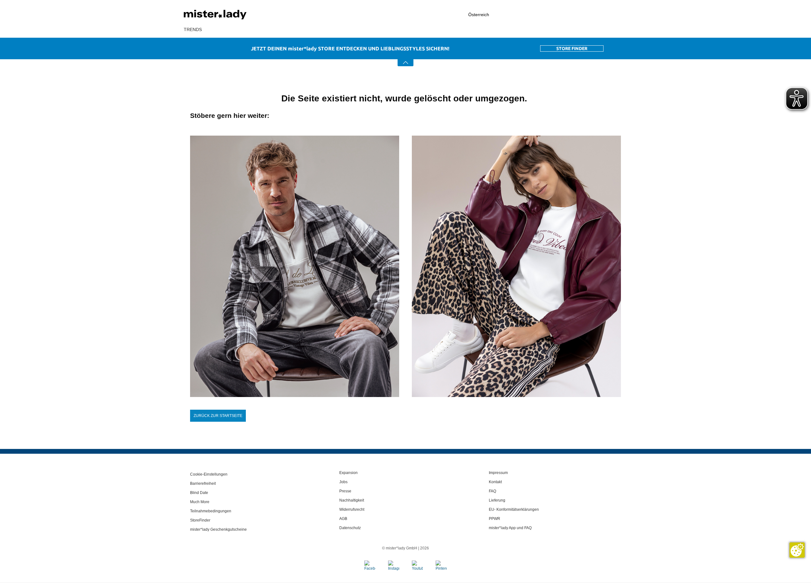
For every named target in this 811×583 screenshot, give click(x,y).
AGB (343, 518)
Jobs (343, 482)
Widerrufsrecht (351, 509)
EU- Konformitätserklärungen (514, 509)
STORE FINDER (571, 48)
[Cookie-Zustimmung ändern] (797, 550)
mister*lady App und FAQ (510, 528)
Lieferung (497, 500)
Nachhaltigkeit (351, 500)
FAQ (492, 491)
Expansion (348, 473)
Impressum (498, 473)
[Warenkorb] (624, 14)
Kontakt (495, 482)
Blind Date (199, 492)
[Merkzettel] (599, 14)
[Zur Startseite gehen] (231, 14)
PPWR (494, 518)
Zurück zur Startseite (218, 415)
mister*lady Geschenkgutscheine (218, 529)
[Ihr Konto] (565, 15)
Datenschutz (350, 528)
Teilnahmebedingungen (210, 511)
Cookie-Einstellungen (208, 474)
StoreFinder (200, 520)
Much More (199, 502)
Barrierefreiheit (203, 483)
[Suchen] (531, 15)
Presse (345, 491)
